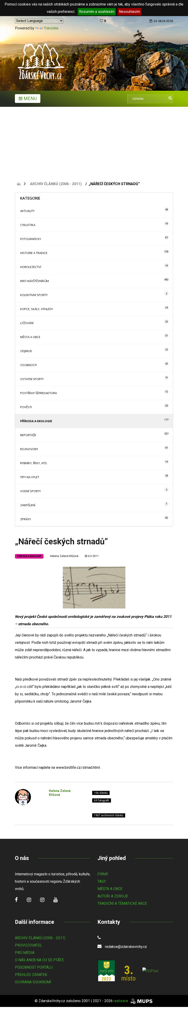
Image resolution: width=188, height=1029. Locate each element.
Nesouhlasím (129, 11)
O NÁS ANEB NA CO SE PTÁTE (39, 960)
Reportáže (28, 435)
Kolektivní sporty (34, 295)
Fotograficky (30, 239)
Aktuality (27, 211)
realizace (121, 1001)
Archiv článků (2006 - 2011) (56, 184)
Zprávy (25, 519)
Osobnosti (28, 365)
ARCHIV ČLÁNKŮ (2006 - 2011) (40, 938)
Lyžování (26, 323)
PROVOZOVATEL (28, 945)
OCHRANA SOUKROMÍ (33, 982)
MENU (29, 98)
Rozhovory (29, 449)
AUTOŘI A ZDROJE (112, 896)
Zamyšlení (27, 505)
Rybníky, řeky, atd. (33, 463)
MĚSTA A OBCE (109, 889)
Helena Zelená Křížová (64, 556)
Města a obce (30, 337)
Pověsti (26, 407)
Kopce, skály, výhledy (36, 309)
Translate (51, 28)
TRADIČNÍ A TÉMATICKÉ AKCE (122, 903)
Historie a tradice (33, 253)
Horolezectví (30, 267)
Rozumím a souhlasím (96, 11)
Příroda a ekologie (36, 421)
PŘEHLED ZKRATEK (31, 974)
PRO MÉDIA (24, 952)
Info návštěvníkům (34, 281)
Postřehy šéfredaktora (38, 393)
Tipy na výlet (29, 477)
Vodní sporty (30, 491)
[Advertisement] (94, 141)
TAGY (101, 881)
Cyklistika (27, 225)
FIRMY (102, 874)
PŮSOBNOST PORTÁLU (34, 967)
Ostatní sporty (32, 379)
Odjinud (26, 351)
